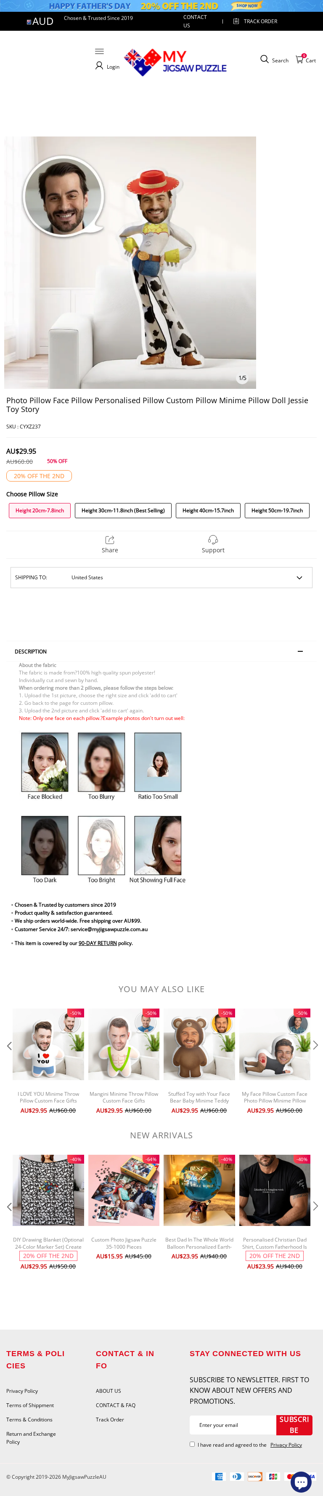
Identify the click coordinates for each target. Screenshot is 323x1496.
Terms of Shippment (30, 1405)
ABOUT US (108, 1390)
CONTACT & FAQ (115, 1405)
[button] (8, 1062)
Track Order (260, 21)
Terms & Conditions (29, 1419)
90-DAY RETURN (98, 943)
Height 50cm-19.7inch (277, 510)
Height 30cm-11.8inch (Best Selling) (123, 510)
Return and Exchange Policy (31, 1437)
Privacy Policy (22, 1390)
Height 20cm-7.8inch (40, 510)
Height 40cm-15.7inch (208, 510)
